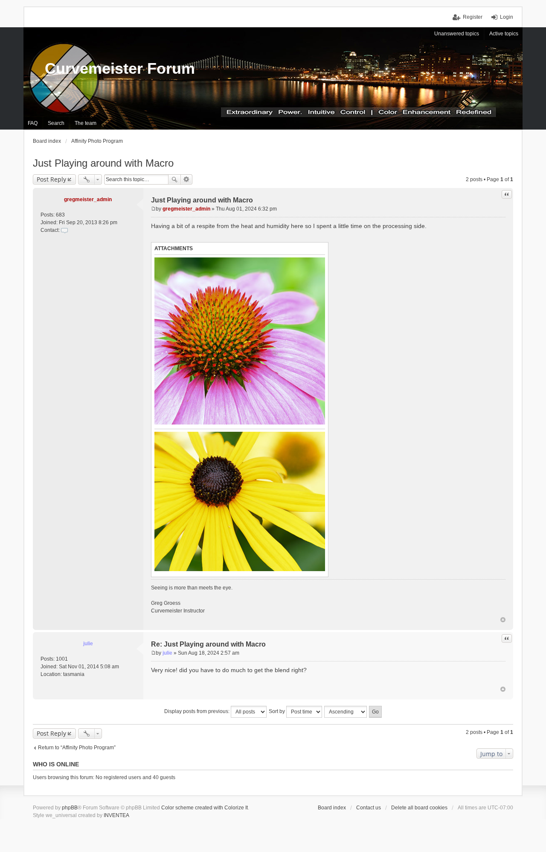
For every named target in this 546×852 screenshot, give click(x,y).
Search (174, 179)
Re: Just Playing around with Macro (208, 644)
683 (60, 215)
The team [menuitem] (85, 123)
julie (88, 644)
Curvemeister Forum (120, 68)
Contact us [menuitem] (368, 808)
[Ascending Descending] (346, 712)
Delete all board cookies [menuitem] (419, 808)
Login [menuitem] (506, 17)
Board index (332, 808)
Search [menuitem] (56, 123)
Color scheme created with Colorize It (204, 808)
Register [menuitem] (472, 17)
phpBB (70, 808)
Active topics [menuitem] (503, 34)
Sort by (277, 711)
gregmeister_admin (88, 199)
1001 (62, 659)
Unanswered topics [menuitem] (456, 34)
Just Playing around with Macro (103, 163)
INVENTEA (116, 815)
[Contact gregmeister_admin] (64, 230)
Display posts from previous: (197, 711)
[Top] (502, 619)
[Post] (153, 209)
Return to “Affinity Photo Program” (77, 748)
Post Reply (51, 179)
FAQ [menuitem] (33, 123)
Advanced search (186, 179)
